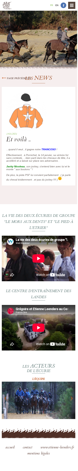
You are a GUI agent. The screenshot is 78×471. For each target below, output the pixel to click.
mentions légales (38, 454)
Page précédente (18, 78)
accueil (10, 448)
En (56, 5)
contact (28, 448)
